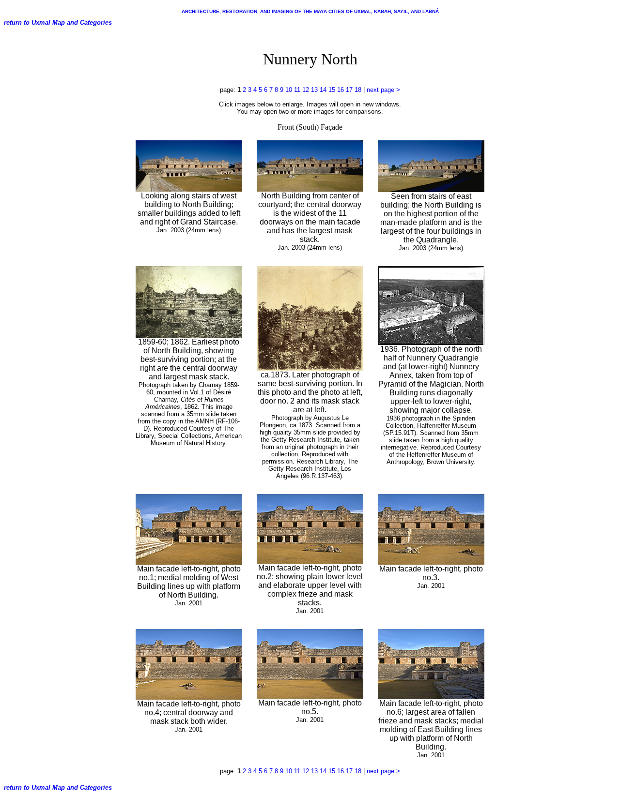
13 (314, 89)
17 (349, 89)
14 (323, 89)
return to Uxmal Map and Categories (58, 22)
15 (331, 89)
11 (297, 89)
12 (305, 89)
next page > (383, 89)
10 (288, 89)
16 (340, 89)
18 (358, 89)
